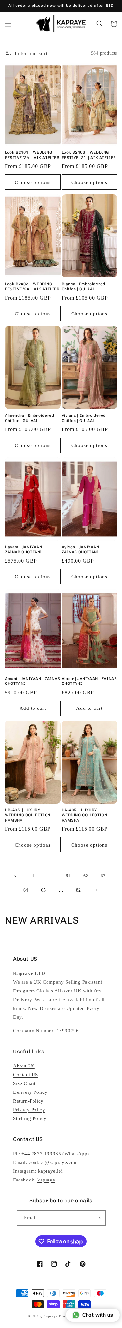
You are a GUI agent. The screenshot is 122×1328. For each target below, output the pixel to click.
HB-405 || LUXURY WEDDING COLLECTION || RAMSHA (29, 815)
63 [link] (103, 875)
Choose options (33, 182)
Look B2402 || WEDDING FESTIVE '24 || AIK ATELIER (32, 286)
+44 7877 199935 (41, 1153)
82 (78, 890)
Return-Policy (28, 1101)
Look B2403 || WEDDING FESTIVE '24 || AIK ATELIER (89, 155)
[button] (8, 24)
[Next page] (96, 890)
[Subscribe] (98, 1218)
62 (85, 876)
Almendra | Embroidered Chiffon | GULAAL (29, 418)
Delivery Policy (30, 1092)
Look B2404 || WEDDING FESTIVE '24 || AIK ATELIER (32, 155)
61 (68, 876)
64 (25, 890)
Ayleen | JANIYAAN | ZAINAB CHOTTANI (82, 550)
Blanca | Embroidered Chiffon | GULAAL (83, 286)
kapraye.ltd (50, 1171)
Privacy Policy (29, 1109)
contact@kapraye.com (53, 1162)
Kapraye (50, 1316)
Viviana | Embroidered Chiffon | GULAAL (84, 418)
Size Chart (24, 1083)
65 (43, 890)
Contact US (25, 1074)
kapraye (46, 1179)
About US (24, 1065)
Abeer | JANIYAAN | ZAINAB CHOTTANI (89, 681)
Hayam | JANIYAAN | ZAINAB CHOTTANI (25, 550)
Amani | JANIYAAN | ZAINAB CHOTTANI (32, 681)
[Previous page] (15, 876)
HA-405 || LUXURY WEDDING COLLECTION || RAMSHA (86, 815)
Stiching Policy (30, 1118)
